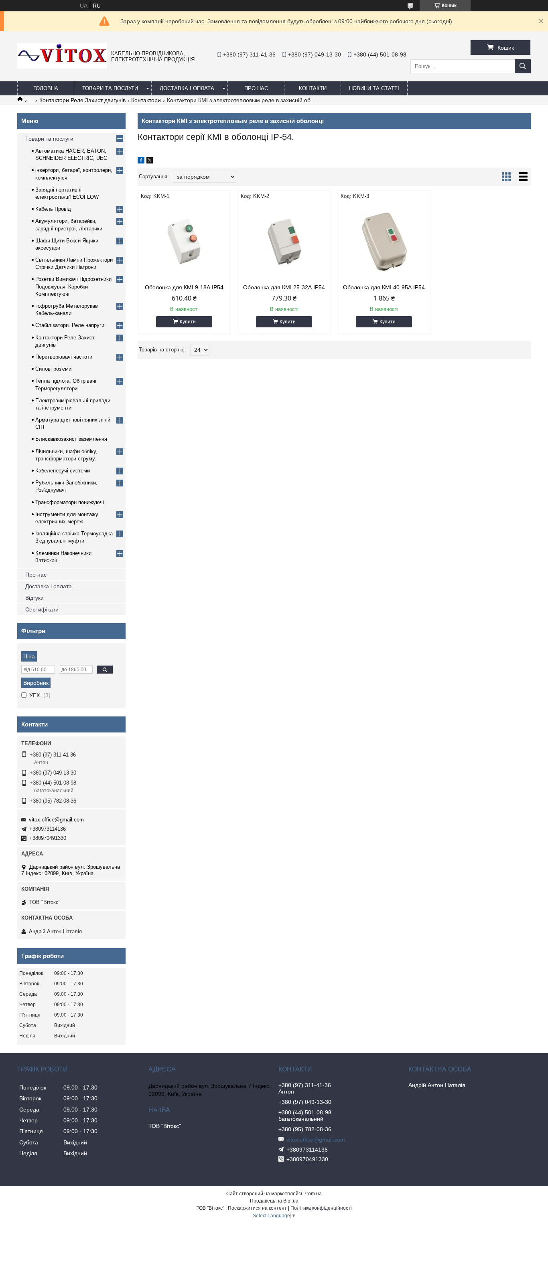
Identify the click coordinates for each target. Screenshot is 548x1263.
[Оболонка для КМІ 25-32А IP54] (284, 242)
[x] (149, 161)
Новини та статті (374, 88)
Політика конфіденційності (321, 1208)
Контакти (313, 88)
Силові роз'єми (53, 369)
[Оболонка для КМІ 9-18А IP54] (184, 242)
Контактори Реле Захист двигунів (82, 100)
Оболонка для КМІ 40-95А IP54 (384, 287)
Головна (45, 88)
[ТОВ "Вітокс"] (62, 66)
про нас (256, 88)
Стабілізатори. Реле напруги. (70, 325)
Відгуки (34, 598)
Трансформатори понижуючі (69, 502)
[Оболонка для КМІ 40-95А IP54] (384, 242)
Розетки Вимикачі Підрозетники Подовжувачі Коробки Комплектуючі (73, 286)
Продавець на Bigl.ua (274, 1201)
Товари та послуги (110, 88)
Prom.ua (312, 1193)
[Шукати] (523, 66)
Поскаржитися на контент (257, 1208)
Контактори (146, 100)
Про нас (36, 574)
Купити (188, 322)
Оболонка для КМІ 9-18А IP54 (184, 287)
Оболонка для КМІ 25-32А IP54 (284, 287)
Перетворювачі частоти (63, 357)
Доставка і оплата (187, 88)
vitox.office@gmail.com (56, 820)
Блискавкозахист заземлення (71, 439)
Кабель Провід (53, 209)
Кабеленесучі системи (62, 471)
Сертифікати (42, 609)
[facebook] (141, 161)
